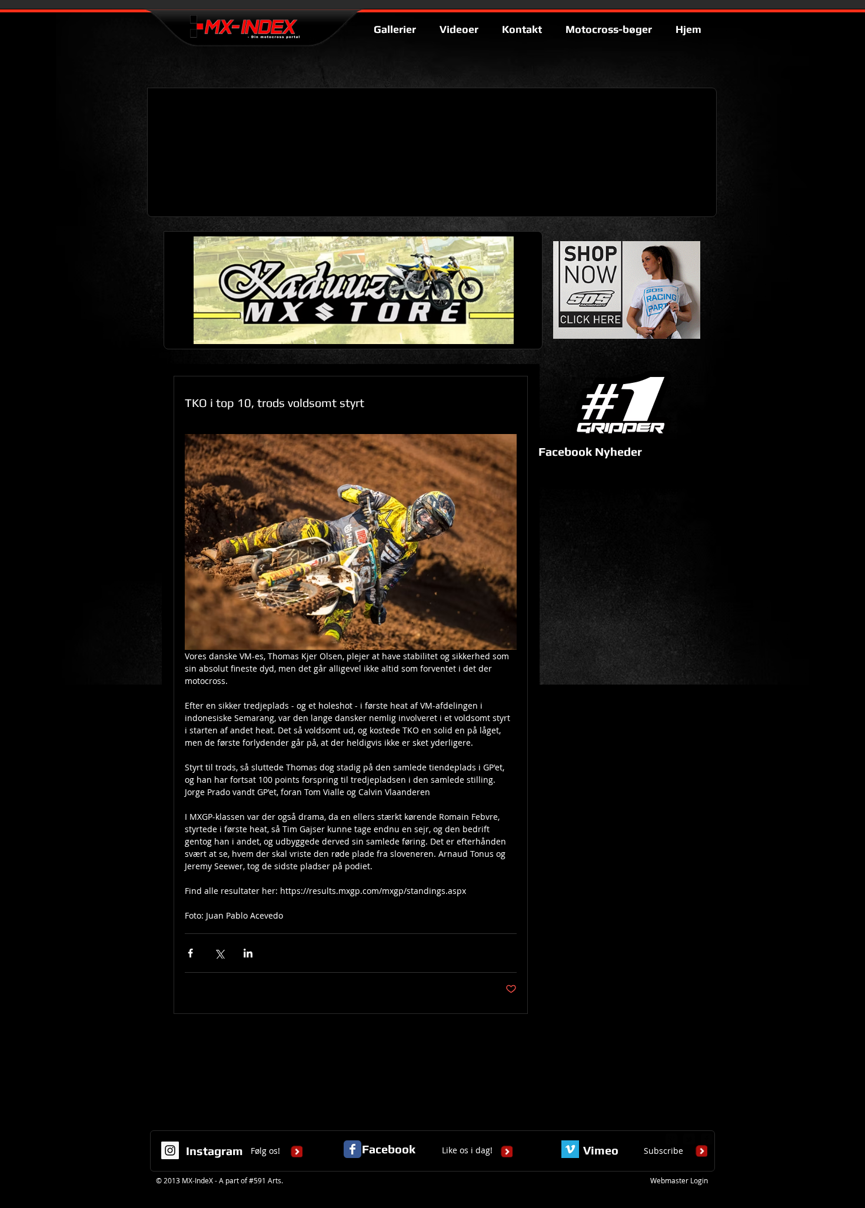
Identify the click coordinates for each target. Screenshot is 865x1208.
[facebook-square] (707, 1139)
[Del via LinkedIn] (248, 953)
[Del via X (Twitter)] (219, 953)
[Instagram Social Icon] (170, 1150)
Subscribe (663, 1150)
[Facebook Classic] (352, 1149)
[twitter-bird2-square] (689, 1139)
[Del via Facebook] (190, 953)
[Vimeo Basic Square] (570, 1149)
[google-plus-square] (671, 1139)
